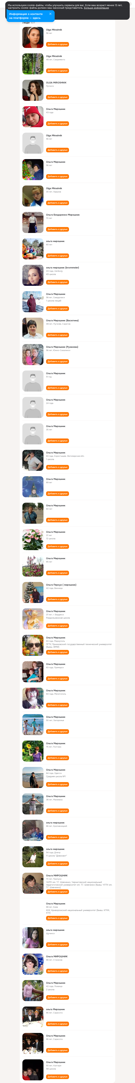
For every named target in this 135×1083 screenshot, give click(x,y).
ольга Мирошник (55, 1009)
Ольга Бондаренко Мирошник (63, 214)
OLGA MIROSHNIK (56, 82)
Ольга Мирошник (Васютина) (62, 320)
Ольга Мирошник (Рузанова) (62, 346)
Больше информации (96, 8)
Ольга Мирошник (55, 109)
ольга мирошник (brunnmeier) (62, 267)
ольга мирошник (55, 241)
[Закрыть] (50, 14)
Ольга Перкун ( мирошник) (61, 584)
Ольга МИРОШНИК (57, 875)
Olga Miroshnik (54, 29)
